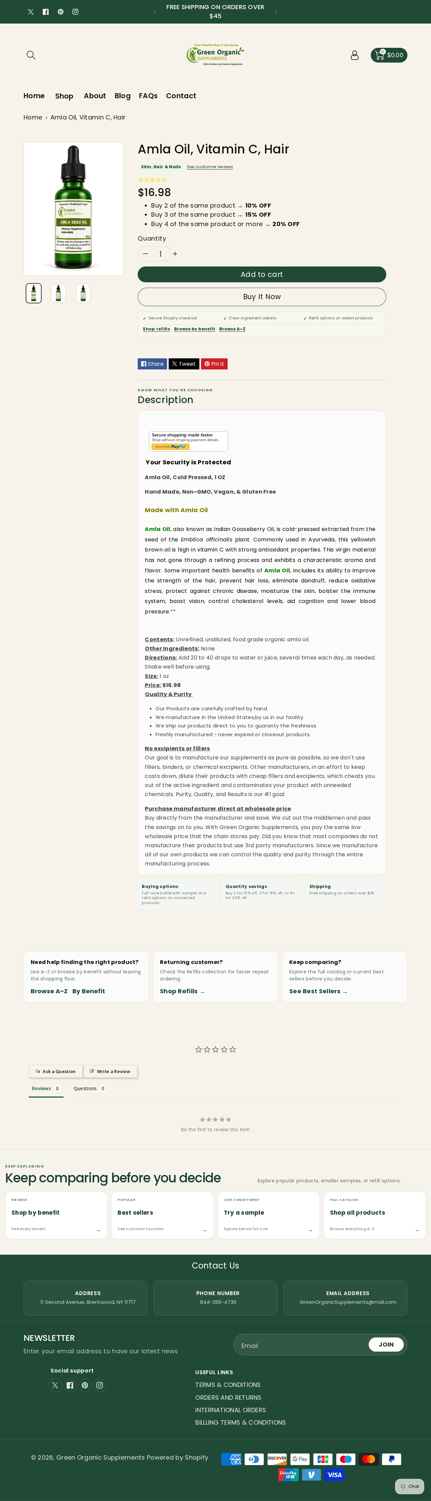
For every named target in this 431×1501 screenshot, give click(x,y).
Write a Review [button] (113, 1071)
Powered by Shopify (177, 1457)
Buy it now (262, 296)
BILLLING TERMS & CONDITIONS (240, 1422)
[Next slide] (275, 11)
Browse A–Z (232, 329)
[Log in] (354, 55)
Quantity (152, 238)
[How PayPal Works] (188, 440)
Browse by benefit (194, 329)
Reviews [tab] (41, 1088)
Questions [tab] (85, 1088)
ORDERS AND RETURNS (228, 1397)
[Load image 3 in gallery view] (83, 293)
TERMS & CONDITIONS (228, 1385)
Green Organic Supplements (101, 1457)
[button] (31, 55)
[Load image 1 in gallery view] (33, 293)
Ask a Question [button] (59, 1071)
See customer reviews (210, 167)
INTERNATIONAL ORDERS (230, 1410)
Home (33, 117)
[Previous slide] (155, 11)
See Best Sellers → (318, 991)
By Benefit (88, 991)
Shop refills (156, 329)
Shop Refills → (182, 991)
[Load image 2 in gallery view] (58, 293)
